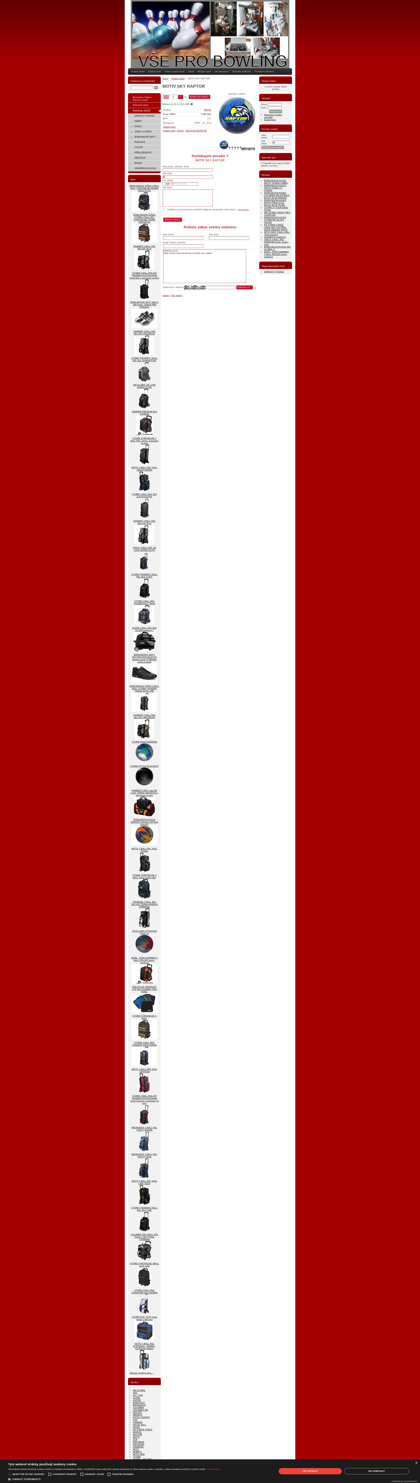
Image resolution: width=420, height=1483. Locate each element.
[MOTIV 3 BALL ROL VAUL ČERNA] (144, 871)
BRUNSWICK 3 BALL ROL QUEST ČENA (144, 1155)
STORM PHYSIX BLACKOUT (144, 766)
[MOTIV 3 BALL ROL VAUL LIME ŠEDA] (144, 1204)
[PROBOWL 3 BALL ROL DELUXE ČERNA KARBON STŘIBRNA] (144, 927)
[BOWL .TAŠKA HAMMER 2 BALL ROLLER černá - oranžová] (144, 983)
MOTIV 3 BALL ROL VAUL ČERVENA (144, 1070)
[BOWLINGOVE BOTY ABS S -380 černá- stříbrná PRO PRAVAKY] (144, 327)
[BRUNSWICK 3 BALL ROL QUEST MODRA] (144, 1150)
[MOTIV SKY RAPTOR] (237, 117)
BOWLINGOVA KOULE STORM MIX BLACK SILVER (275, 220)
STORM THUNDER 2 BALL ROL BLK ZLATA (144, 575)
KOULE (180, 131)
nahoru (165, 295)
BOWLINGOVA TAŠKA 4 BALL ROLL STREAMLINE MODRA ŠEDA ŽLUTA (144, 188)
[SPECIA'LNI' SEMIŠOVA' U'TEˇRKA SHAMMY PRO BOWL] (144, 1012)
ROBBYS (137, 1452)
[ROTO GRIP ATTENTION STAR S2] (144, 954)
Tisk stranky (176, 295)
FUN (135, 1420)
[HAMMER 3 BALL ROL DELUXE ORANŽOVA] (144, 354)
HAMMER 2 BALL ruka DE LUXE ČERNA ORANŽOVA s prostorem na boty (144, 793)
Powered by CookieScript (404, 1481)
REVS (136, 1449)
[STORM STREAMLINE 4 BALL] (144, 1038)
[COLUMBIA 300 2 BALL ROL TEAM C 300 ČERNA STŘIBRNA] (144, 1259)
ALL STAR (138, 1395)
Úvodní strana (138, 71)
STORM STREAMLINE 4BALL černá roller (144, 1264)
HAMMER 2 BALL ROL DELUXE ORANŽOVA (144, 716)
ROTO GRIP (139, 1454)
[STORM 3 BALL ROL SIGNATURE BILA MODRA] (144, 1313)
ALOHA (136, 1398)
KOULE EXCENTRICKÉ (196, 131)
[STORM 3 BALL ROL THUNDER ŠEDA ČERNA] (144, 1065)
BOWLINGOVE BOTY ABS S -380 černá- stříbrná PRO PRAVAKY (144, 304)
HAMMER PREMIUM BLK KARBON (144, 412)
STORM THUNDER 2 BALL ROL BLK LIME (144, 1209)
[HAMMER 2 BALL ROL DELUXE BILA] (144, 269)
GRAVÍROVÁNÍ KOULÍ (145, 168)
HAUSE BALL (139, 1425)
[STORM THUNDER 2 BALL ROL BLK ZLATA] (144, 597)
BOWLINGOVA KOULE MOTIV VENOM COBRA (276, 181)
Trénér (191, 71)
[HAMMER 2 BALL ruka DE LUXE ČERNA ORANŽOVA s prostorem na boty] (144, 815)
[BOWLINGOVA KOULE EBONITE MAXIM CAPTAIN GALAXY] (144, 844)
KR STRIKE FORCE (142, 1430)
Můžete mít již (175, 104)
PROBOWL (138, 1447)
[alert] (210, 1471)
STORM (137, 1457)
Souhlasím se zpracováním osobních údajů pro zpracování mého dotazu (201, 209)
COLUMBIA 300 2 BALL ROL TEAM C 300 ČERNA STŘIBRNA (144, 1237)
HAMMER (137, 1422)
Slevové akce (141, 105)
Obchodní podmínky (241, 71)
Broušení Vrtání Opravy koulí (142, 98)
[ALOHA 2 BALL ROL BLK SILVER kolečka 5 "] (144, 650)
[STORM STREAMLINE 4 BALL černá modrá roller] (144, 898)
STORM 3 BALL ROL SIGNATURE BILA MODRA (144, 1291)
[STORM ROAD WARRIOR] (144, 762)
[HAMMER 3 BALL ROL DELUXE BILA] (144, 543)
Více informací (243, 210)
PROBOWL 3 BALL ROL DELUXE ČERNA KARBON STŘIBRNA (144, 904)
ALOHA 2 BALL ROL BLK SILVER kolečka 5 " (144, 629)
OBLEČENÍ (140, 158)
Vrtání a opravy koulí (174, 71)
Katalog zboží (154, 71)
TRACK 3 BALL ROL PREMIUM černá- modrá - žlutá (276, 242)
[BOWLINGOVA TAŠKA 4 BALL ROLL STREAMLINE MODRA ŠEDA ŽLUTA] (144, 211)
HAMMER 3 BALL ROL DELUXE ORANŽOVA (144, 332)
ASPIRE (137, 1400)
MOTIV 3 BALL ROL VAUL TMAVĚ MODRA (144, 468)
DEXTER (137, 1412)
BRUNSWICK (139, 1405)
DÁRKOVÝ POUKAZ (145, 116)
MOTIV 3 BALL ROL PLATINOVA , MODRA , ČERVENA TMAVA (144, 1346)
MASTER (137, 1434)
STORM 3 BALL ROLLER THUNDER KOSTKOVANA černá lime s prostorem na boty (144, 275)
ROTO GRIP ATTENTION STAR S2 (144, 932)
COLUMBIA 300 (140, 1410)
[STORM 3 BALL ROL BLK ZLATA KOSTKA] (144, 517)
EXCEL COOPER (141, 1417)
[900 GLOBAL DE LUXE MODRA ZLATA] (144, 407)
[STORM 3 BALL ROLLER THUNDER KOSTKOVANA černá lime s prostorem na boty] (144, 298)
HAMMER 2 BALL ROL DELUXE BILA (144, 247)
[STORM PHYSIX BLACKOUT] (144, 786)
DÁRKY (138, 121)
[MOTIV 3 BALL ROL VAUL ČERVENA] (144, 1092)
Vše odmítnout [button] (376, 1471)
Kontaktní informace (264, 71)
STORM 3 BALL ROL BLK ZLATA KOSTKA (144, 495)
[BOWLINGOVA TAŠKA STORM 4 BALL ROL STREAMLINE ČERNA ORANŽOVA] (144, 242)
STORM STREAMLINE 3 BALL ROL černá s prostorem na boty (144, 441)
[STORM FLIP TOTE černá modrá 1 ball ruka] (144, 1340)
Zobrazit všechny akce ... (142, 1373)
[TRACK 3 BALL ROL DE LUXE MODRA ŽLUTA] (144, 570)
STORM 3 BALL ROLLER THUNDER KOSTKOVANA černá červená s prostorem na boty (144, 1100)
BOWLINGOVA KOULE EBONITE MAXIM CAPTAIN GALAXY (144, 822)
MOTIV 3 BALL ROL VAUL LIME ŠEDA (144, 1182)
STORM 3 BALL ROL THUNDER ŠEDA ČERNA (144, 1044)
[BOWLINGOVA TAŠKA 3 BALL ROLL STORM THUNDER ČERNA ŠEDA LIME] (144, 711)
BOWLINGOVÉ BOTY (145, 137)
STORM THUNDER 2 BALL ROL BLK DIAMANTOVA (144, 359)
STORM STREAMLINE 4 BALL (144, 1017)
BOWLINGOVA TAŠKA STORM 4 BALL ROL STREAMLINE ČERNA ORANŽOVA (144, 219)
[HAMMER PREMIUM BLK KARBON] (144, 434)
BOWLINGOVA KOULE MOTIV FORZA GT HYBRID (275, 188)
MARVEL (137, 1432)
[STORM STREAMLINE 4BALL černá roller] (144, 1286)
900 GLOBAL (139, 1390)
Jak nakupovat (222, 71)
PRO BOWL (138, 1442)
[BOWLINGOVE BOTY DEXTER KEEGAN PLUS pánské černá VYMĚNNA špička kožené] (144, 682)
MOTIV (207, 110)
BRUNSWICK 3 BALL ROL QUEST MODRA (144, 1128)
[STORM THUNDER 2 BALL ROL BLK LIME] (144, 1230)
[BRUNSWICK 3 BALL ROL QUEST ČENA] (144, 1177)
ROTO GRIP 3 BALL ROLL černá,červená (277, 233)
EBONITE (137, 1415)
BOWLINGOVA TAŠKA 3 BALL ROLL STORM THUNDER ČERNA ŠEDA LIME (144, 688)
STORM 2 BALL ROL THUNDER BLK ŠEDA (144, 602)
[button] (114, 1479)
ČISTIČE (139, 147)
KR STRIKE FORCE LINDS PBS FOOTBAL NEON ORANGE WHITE (276, 227)
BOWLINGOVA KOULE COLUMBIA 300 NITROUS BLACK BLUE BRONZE (276, 195)
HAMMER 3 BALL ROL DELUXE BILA (144, 522)
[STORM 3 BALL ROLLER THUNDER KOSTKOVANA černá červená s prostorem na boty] (144, 1123)
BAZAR (138, 163)
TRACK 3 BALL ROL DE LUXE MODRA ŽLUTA (144, 549)
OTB (135, 1439)
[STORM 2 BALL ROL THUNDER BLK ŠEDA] (144, 624)
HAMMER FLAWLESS (275, 237)
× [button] (416, 1463)
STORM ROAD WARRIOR (144, 742)
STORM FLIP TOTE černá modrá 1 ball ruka (144, 1318)
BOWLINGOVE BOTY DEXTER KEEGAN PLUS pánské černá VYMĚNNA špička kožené (144, 658)
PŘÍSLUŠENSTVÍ (143, 152)
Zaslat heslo (270, 120)
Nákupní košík (204, 71)
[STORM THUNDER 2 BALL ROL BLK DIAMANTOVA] (144, 381)
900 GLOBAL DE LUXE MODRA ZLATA (144, 386)
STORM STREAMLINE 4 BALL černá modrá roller (144, 876)
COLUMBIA (138, 1407)
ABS (135, 1393)
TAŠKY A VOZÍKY (143, 131)
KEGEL (136, 1427)
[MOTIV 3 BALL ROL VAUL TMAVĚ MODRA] (144, 490)
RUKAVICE (140, 142)
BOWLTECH (139, 1402)
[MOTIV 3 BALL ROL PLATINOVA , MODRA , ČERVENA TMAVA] (144, 1369)
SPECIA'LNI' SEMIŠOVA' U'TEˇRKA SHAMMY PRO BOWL (144, 989)
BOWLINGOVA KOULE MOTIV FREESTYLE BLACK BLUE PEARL (275, 202)
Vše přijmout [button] (310, 1471)
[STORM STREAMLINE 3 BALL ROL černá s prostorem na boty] (144, 463)
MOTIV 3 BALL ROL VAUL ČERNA (144, 850)
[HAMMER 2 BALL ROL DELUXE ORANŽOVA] (144, 738)
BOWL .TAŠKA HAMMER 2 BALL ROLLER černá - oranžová (144, 960)
